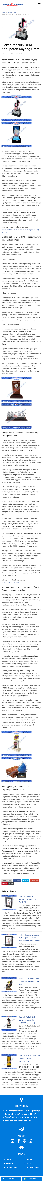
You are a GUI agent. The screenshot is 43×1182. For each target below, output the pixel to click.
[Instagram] (12, 1141)
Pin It (5, 883)
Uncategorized (12, 12)
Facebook (17, 880)
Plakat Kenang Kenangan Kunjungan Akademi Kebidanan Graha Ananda (29, 938)
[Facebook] (18, 1141)
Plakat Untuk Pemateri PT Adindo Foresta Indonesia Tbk (29, 981)
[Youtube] (30, 1141)
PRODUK (9, 1163)
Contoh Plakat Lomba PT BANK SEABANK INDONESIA (29, 1058)
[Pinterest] (24, 1141)
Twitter (26, 880)
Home (3, 12)
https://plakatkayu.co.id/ (11, 582)
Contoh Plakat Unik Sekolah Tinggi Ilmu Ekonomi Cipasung (27, 1020)
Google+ (35, 880)
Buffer (11, 883)
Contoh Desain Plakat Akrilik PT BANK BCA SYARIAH (28, 899)
